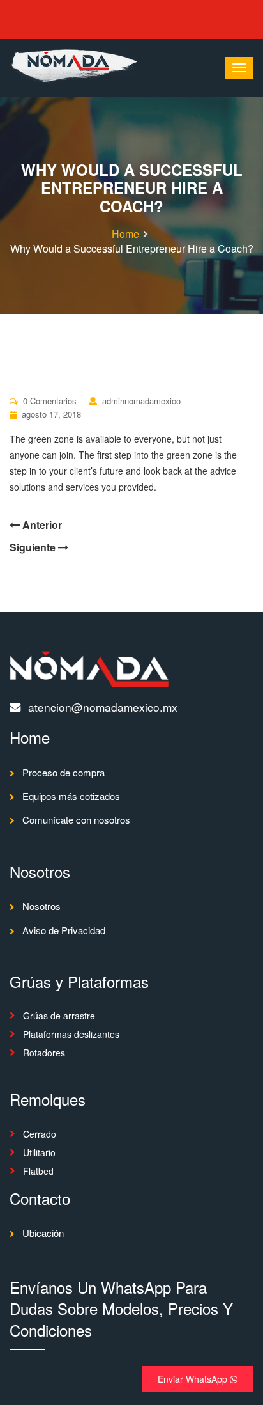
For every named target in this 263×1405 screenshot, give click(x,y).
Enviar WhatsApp (194, 1378)
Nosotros (41, 906)
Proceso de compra (63, 772)
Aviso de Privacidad (63, 930)
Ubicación (43, 1232)
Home (125, 233)
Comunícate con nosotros (76, 819)
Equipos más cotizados (71, 796)
